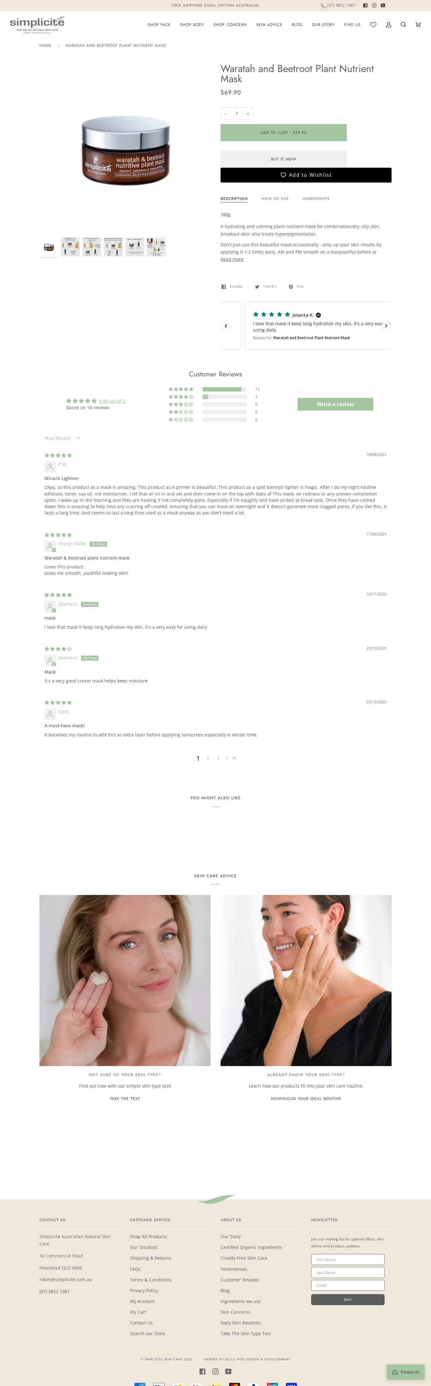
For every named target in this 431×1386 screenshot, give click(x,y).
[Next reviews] (386, 326)
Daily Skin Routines (241, 1323)
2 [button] (208, 758)
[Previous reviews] (226, 326)
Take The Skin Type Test (246, 1333)
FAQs (135, 1269)
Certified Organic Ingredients (251, 1247)
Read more (232, 259)
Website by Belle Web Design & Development (247, 1359)
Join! (347, 1299)
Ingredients (316, 198)
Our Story (231, 1236)
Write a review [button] (335, 404)
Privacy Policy (144, 1290)
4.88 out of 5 (112, 401)
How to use (275, 198)
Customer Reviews (240, 1280)
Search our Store (147, 1333)
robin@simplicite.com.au (65, 1279)
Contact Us (141, 1323)
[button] (306, 326)
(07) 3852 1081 (54, 1291)
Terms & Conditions (151, 1280)
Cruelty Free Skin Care (244, 1258)
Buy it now (283, 159)
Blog (225, 1290)
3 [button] (218, 758)
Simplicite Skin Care (164, 1359)
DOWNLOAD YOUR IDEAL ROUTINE (306, 1098)
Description (234, 198)
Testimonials (234, 1269)
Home (45, 45)
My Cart (138, 1312)
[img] (58, 455)
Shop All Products (148, 1236)
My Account (142, 1301)
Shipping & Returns (150, 1258)
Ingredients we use (241, 1301)
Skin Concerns (236, 1312)
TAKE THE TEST (125, 1098)
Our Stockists (144, 1247)
